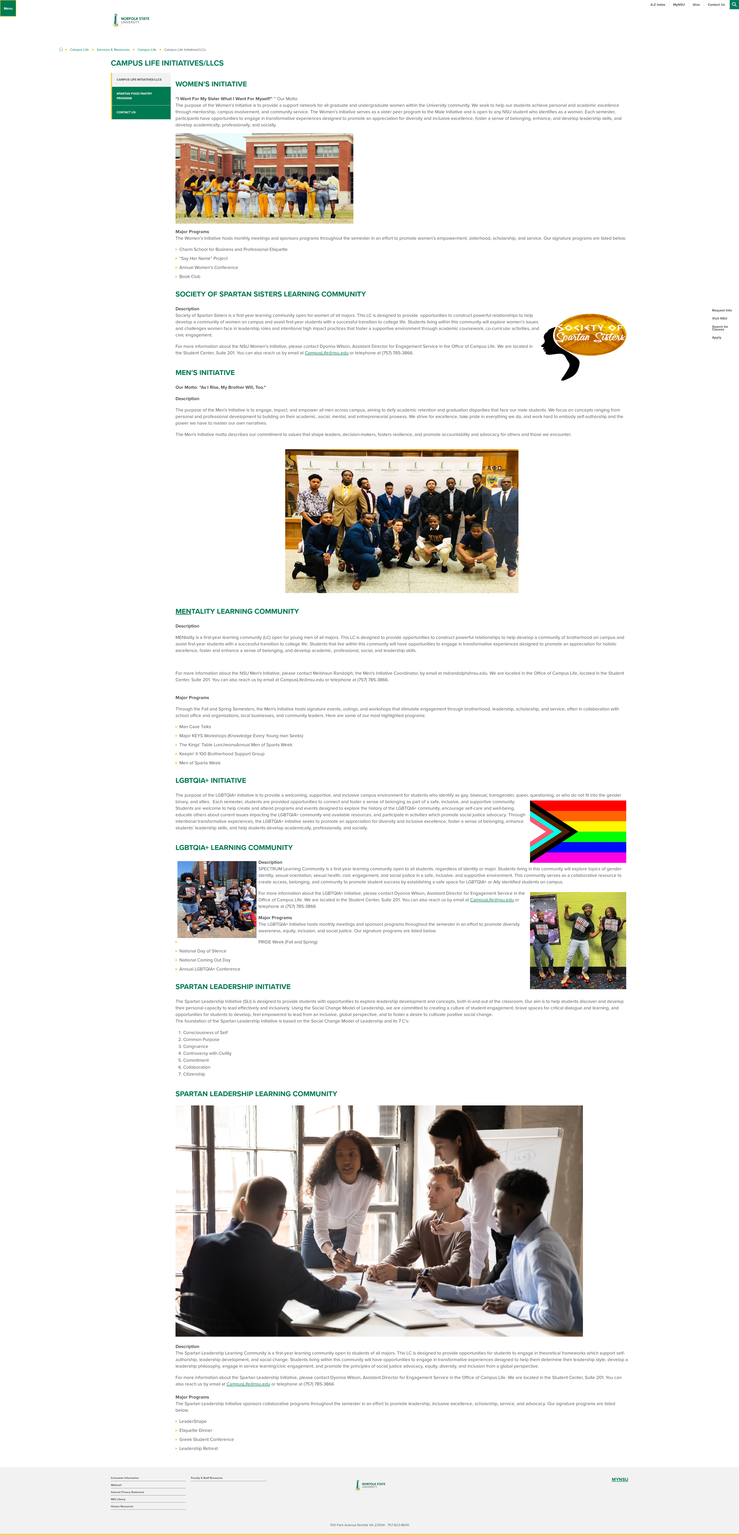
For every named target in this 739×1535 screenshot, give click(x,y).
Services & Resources (113, 50)
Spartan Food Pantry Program (134, 96)
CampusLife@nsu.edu (327, 353)
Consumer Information (125, 1478)
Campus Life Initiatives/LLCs (139, 80)
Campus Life (79, 50)
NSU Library (118, 1499)
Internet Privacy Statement (127, 1492)
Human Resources (122, 1506)
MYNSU (620, 1479)
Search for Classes (720, 328)
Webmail (116, 1485)
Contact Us (126, 112)
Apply (716, 337)
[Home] (61, 49)
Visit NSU (719, 318)
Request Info (722, 310)
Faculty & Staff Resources (207, 1478)
